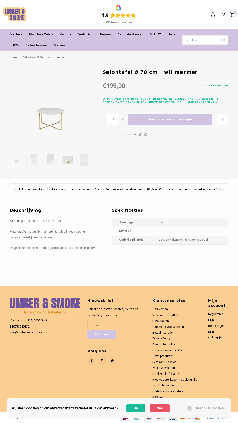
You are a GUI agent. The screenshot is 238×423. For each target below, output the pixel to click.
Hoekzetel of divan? (165, 374)
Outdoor (65, 34)
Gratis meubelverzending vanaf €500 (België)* (133, 189)
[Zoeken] (223, 40)
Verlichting (85, 34)
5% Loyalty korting (164, 368)
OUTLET (155, 34)
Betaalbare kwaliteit (31, 189)
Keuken (105, 34)
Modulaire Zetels (41, 34)
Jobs (171, 34)
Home (13, 57)
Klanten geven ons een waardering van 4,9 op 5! (195, 189)
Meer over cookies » (210, 408)
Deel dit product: (116, 134)
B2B (16, 45)
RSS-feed (158, 397)
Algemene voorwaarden (168, 327)
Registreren (215, 314)
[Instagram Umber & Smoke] (102, 361)
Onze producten (163, 356)
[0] (232, 14)
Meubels (16, 34)
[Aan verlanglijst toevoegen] (222, 119)
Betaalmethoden (163, 333)
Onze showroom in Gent (168, 350)
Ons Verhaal (160, 309)
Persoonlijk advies (164, 362)
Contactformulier (163, 344)
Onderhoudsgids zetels (167, 391)
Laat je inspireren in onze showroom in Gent (73, 189)
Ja (136, 408)
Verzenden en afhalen (166, 315)
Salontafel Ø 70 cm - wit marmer (43, 57)
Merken (59, 45)
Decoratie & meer (130, 34)
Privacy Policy (161, 338)
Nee (160, 408)
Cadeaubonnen (36, 45)
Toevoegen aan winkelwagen (170, 119)
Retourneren (160, 321)
